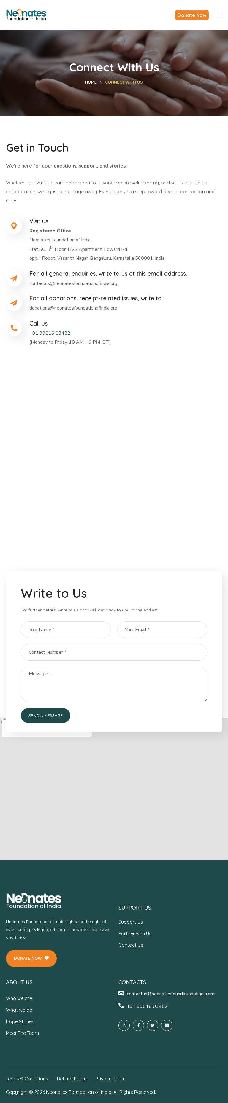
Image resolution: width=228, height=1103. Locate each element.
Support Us (130, 922)
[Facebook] (138, 1025)
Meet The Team (22, 1033)
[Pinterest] (166, 1025)
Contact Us (130, 945)
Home (91, 82)
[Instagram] (124, 1025)
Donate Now (192, 15)
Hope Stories (20, 1021)
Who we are (19, 998)
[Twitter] (152, 1025)
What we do (19, 1010)
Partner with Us (134, 933)
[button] (31, 958)
